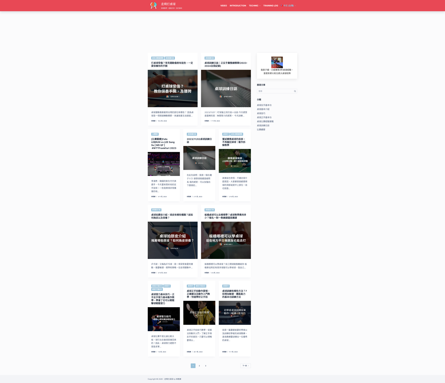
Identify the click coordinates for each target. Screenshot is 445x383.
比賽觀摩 (155, 134)
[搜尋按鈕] (295, 91)
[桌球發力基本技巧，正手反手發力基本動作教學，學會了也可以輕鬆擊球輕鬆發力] (164, 319)
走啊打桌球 (168, 4)
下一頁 (245, 366)
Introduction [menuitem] (238, 5)
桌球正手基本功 (157, 289)
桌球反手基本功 (157, 286)
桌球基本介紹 (156, 210)
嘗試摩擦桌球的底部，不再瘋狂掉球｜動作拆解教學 (233, 142)
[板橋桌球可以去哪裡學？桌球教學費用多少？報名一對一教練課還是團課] (226, 240)
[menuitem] (288, 5)
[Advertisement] (222, 28)
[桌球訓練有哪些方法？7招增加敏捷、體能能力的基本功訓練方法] (235, 313)
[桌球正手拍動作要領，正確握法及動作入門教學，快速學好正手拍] (199, 313)
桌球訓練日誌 (170, 58)
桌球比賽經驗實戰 (157, 58)
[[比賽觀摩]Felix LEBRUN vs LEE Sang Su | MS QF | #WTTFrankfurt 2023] (164, 164)
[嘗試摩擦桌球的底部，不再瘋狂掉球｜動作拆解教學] (235, 161)
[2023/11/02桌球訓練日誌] (199, 158)
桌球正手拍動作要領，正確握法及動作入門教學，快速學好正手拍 (198, 294)
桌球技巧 (226, 134)
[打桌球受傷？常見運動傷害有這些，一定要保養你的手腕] (173, 88)
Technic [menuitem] (253, 5)
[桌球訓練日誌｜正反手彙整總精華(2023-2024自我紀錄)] (226, 88)
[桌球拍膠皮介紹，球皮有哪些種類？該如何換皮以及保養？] (173, 240)
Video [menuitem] (223, 5)
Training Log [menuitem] (270, 5)
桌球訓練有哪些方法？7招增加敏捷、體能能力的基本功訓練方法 (234, 294)
